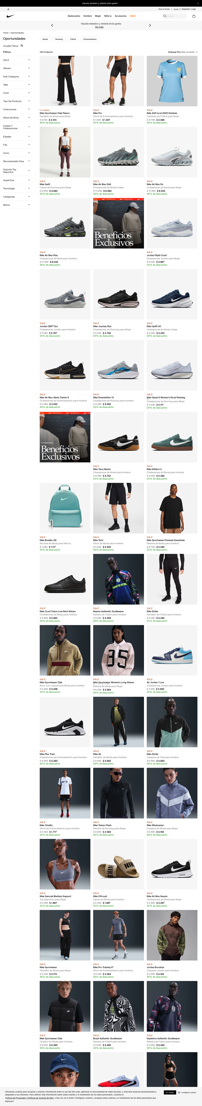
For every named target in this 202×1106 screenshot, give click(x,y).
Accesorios (120, 16)
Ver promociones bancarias (99, 27)
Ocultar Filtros (10, 46)
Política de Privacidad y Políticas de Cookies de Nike (29, 1097)
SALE (132, 16)
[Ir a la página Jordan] (8, 9)
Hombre (87, 16)
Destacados (74, 16)
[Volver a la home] (26, 16)
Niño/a (107, 16)
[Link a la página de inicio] (7, 32)
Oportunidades (17, 32)
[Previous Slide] (52, 25)
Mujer (98, 16)
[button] (186, 1092)
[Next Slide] (150, 25)
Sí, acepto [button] (170, 1092)
